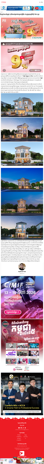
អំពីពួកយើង (22, 425)
